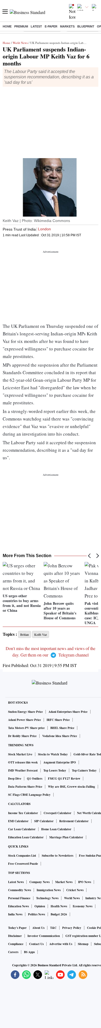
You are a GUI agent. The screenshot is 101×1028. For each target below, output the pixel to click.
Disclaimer (15, 936)
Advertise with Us (60, 944)
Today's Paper (17, 928)
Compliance (15, 944)
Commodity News (19, 890)
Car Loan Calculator (22, 829)
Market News (63, 882)
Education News (18, 906)
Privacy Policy (71, 928)
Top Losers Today (54, 770)
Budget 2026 (59, 914)
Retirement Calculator (74, 821)
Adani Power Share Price (24, 720)
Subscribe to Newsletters (57, 855)
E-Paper (51, 26)
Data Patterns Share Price (25, 787)
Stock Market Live (20, 754)
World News (20, 43)
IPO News (84, 882)
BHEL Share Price (62, 728)
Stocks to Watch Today (53, 754)
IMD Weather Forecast (23, 770)
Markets (67, 26)
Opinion (39, 906)
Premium (21, 26)
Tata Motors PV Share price (26, 728)
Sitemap (83, 944)
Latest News (16, 882)
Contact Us (36, 944)
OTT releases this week (23, 762)
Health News (59, 906)
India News (15, 914)
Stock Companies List (22, 855)
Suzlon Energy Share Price (25, 712)
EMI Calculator (18, 821)
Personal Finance (19, 898)
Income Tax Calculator (23, 813)
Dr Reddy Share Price (22, 736)
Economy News (82, 906)
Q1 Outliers (34, 778)
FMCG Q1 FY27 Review (64, 778)
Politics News (36, 914)
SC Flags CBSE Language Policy (29, 795)
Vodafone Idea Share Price (59, 736)
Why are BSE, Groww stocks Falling (71, 787)
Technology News (47, 898)
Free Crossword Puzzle (23, 864)
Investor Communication (43, 936)
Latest (36, 26)
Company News (39, 882)
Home (7, 26)
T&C (53, 928)
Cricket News (74, 890)
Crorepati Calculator (57, 813)
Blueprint (85, 26)
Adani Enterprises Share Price (68, 712)
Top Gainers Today (84, 770)
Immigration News (49, 890)
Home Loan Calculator (56, 829)
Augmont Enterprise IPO (59, 762)
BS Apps (29, 952)
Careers (13, 952)
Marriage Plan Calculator (66, 837)
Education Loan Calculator (26, 837)
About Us (38, 928)
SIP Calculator (44, 821)
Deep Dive (14, 778)
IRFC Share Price (58, 720)
